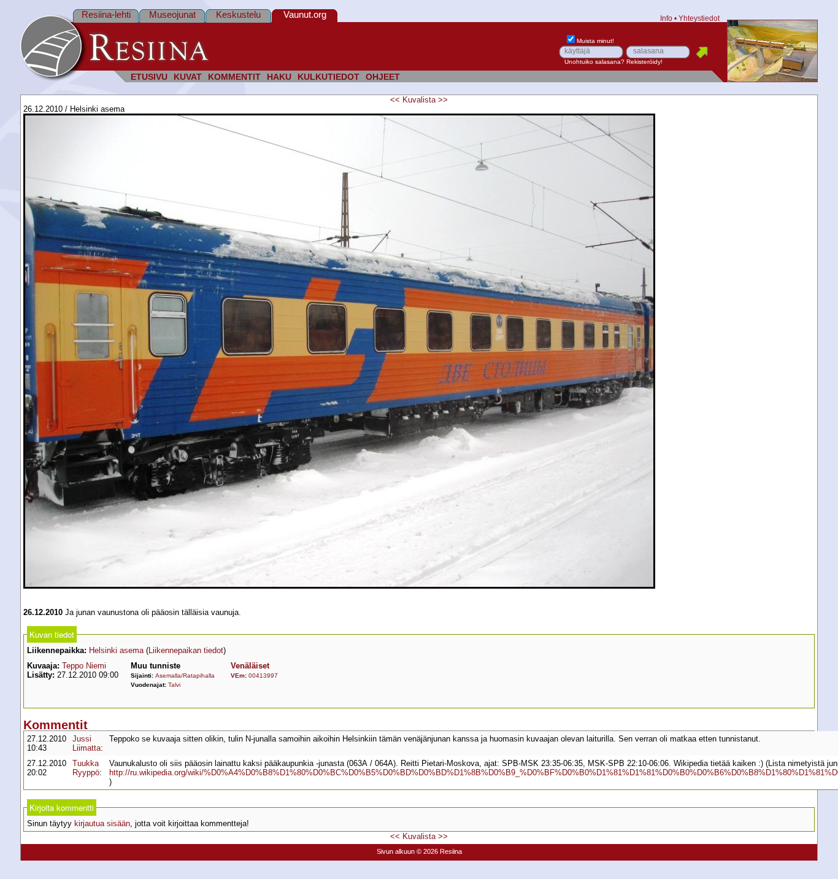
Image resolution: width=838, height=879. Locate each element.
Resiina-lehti (106, 14)
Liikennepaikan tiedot (185, 650)
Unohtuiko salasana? (594, 61)
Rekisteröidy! (644, 61)
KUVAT (188, 77)
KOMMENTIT (234, 77)
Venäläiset (250, 665)
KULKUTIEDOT (328, 77)
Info (666, 18)
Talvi (174, 684)
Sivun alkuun (396, 851)
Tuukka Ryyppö (85, 768)
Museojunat (172, 14)
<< (395, 99)
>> (443, 99)
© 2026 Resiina (439, 851)
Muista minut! (595, 40)
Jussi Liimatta (86, 743)
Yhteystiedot (699, 18)
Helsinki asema (116, 650)
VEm (238, 675)
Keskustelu (238, 14)
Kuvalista (419, 99)
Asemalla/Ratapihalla (185, 675)
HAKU (279, 77)
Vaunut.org (304, 14)
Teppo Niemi (84, 665)
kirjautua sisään (102, 823)
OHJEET (383, 77)
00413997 (263, 675)
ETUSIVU (149, 77)
